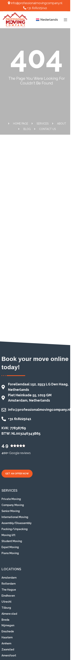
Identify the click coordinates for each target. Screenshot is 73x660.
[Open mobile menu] (65, 20)
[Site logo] (15, 19)
